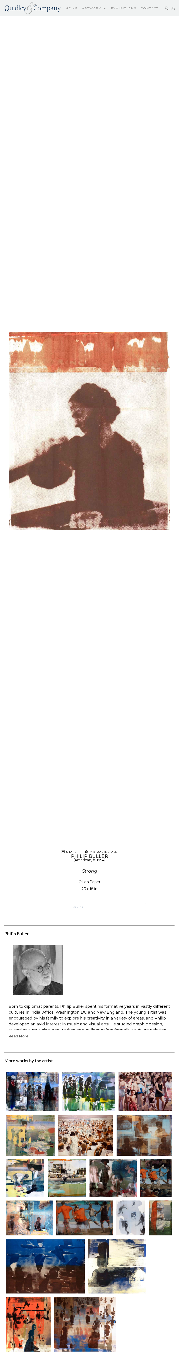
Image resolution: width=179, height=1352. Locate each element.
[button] (94, 8)
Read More (19, 1036)
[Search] (166, 8)
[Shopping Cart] (173, 8)
